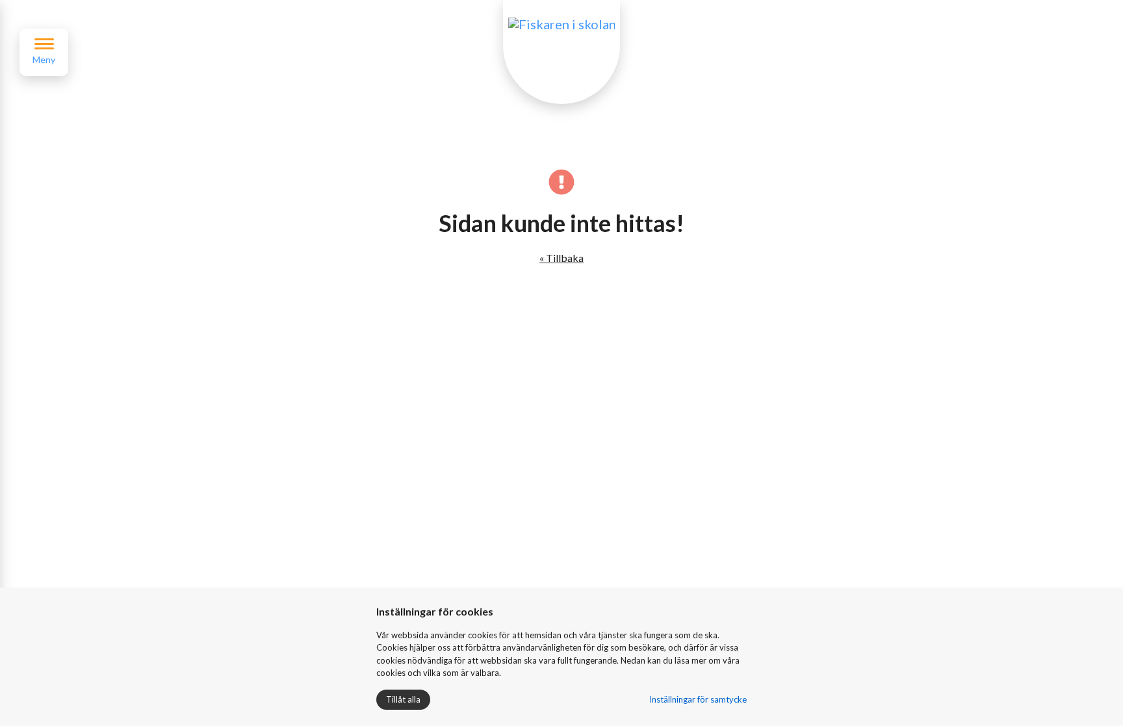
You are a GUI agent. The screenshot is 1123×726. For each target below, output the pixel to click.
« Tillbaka (561, 258)
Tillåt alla (403, 699)
